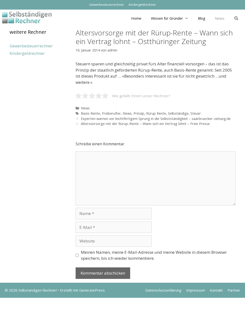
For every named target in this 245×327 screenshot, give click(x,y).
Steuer (195, 113)
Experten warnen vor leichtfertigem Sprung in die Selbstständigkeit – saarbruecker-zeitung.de (156, 118)
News (219, 18)
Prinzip (139, 113)
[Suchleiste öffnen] (236, 18)
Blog (201, 18)
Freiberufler (111, 113)
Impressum (195, 290)
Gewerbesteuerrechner (106, 4)
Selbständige (178, 113)
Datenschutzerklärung (163, 290)
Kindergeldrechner (142, 4)
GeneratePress (92, 290)
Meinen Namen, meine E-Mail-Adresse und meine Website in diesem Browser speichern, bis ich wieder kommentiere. (154, 255)
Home (136, 18)
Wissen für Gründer (167, 18)
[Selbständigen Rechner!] (27, 17)
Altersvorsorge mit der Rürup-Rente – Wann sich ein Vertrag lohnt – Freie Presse (145, 123)
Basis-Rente (90, 113)
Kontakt (216, 290)
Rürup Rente (156, 113)
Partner (234, 290)
